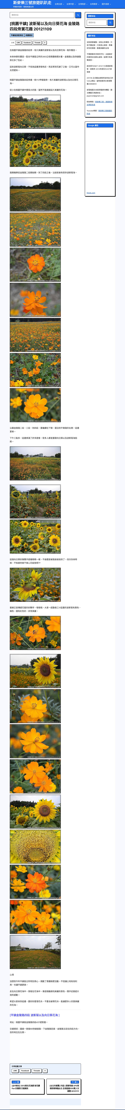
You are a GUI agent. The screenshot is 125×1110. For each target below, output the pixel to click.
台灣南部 (81, 4)
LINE (18, 43)
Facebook (27, 43)
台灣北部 (58, 4)
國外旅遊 (105, 4)
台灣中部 (70, 4)
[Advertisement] (45, 1049)
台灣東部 (93, 4)
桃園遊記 (29, 35)
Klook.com (91, 193)
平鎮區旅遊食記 (17, 35)
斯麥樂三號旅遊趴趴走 (32, 2)
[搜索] (78, 15)
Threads (37, 43)
